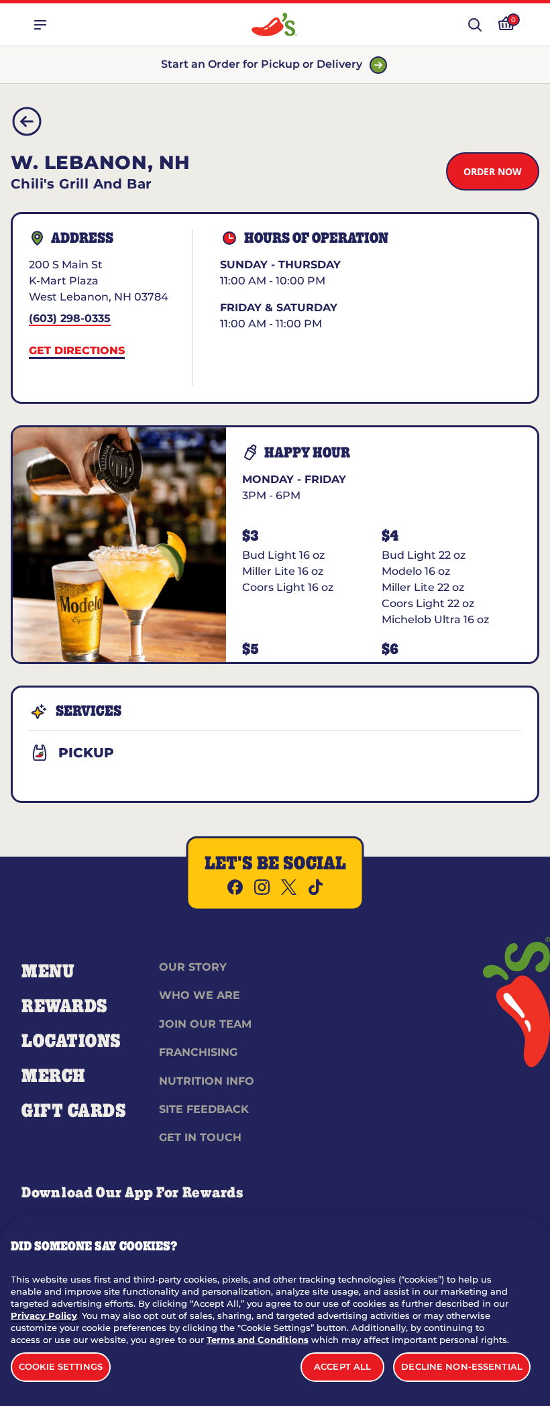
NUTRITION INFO (206, 1081)
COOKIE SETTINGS (61, 1366)
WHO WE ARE (199, 995)
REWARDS (64, 1006)
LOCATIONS (71, 1041)
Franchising (198, 1052)
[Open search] (475, 25)
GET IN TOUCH (200, 1137)
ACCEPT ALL (342, 1366)
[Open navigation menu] (40, 25)
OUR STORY (193, 967)
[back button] (27, 121)
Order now (492, 171)
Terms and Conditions (258, 1339)
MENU (47, 972)
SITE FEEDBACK (204, 1109)
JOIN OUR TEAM (205, 1024)
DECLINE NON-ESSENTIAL (461, 1366)
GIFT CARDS (74, 1111)
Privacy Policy (44, 1315)
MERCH (53, 1076)
